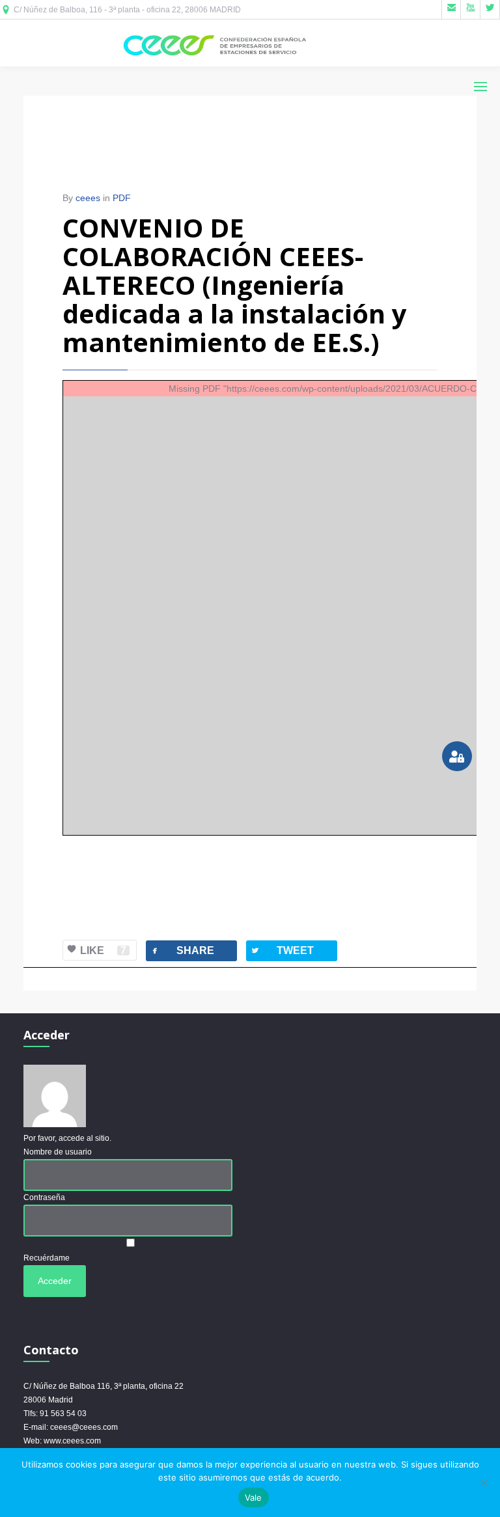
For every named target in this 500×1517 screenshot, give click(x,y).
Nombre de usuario (57, 1151)
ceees (88, 198)
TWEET (282, 950)
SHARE (182, 950)
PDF (122, 198)
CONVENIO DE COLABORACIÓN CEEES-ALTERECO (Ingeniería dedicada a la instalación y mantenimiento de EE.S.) (234, 285)
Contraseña (44, 1197)
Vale (253, 1497)
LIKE (103, 950)
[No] (483, 1482)
